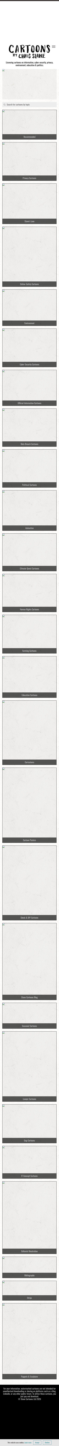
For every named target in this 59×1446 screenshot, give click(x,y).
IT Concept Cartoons (29, 1176)
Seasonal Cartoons (29, 1026)
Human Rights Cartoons (29, 609)
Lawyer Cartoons (29, 1099)
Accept (37, 1442)
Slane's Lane (29, 221)
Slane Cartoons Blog (29, 997)
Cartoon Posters (29, 840)
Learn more (27, 1442)
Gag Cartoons (29, 1140)
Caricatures (29, 762)
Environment (29, 323)
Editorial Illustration (29, 1251)
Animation (29, 528)
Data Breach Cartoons (29, 444)
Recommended (29, 136)
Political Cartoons (29, 484)
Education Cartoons (29, 695)
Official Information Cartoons (29, 403)
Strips (29, 1297)
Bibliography (29, 1275)
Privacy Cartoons (29, 178)
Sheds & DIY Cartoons (29, 917)
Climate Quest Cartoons (29, 568)
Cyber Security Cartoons (29, 364)
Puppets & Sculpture (29, 1376)
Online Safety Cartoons (29, 284)
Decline (47, 1442)
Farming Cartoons (29, 650)
